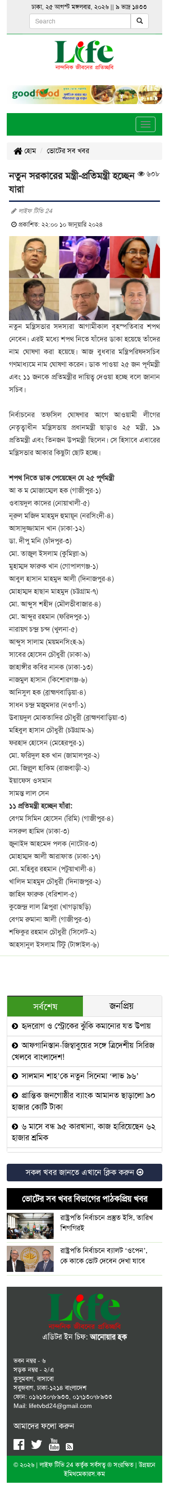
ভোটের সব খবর (68, 150)
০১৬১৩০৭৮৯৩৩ (49, 1397)
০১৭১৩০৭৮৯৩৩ (92, 1397)
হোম (29, 150)
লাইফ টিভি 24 (57, 1465)
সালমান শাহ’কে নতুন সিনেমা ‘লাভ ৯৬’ (79, 1075)
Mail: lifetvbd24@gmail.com (53, 1405)
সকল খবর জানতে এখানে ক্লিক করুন (81, 1172)
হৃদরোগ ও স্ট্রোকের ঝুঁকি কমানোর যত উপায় (85, 1025)
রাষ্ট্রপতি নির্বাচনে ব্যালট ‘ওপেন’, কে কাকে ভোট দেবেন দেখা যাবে (103, 1256)
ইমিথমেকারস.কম (84, 1474)
